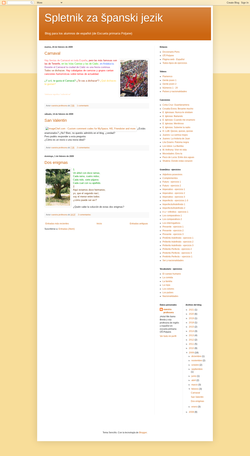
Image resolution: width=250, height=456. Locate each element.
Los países (168, 292)
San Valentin (55, 120)
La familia (167, 281)
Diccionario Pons (171, 52)
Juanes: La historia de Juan (176, 138)
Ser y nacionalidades (173, 260)
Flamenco (167, 76)
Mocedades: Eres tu (172, 153)
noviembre (197, 360)
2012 (192, 340)
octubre (195, 365)
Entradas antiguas (139, 223)
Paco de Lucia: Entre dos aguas (178, 157)
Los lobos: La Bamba (173, 146)
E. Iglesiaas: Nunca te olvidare (178, 112)
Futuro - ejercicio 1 (172, 182)
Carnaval (52, 53)
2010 (192, 348)
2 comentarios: (84, 147)
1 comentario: (83, 105)
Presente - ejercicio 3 (173, 234)
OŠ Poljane (168, 55)
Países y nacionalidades (175, 91)
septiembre (197, 369)
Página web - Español (173, 59)
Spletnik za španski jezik (103, 18)
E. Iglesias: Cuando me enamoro (179, 120)
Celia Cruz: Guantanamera (176, 105)
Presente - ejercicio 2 (173, 230)
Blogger (143, 432)
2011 (192, 344)
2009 (192, 352)
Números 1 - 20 (170, 88)
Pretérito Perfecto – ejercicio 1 (177, 256)
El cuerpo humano (172, 274)
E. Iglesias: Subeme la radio (176, 127)
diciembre (196, 356)
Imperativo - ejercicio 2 (174, 193)
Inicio (99, 223)
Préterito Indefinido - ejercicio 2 (178, 241)
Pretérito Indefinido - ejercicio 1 (178, 238)
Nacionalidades (170, 296)
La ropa (166, 285)
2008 (192, 412)
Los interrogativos (171, 223)
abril (193, 380)
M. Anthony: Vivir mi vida (175, 149)
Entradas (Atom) (67, 229)
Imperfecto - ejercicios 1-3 (175, 200)
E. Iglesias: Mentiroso (173, 123)
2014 (192, 331)
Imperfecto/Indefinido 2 (174, 208)
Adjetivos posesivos (172, 174)
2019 (192, 318)
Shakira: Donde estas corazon (178, 161)
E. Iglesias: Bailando (173, 116)
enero (194, 406)
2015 (192, 327)
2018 (192, 322)
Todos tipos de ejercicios (175, 63)
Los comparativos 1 (172, 215)
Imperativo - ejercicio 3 (174, 197)
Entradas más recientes (57, 223)
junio (194, 376)
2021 (192, 309)
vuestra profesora (168, 311)
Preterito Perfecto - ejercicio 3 (177, 253)
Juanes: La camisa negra (175, 135)
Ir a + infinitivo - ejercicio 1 (175, 212)
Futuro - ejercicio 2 (172, 185)
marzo (194, 384)
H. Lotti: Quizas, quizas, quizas (178, 131)
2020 (192, 314)
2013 (192, 335)
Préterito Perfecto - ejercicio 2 (177, 249)
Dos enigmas (56, 162)
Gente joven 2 (169, 84)
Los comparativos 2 (172, 219)
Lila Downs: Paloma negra (176, 142)
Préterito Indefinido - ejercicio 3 (178, 245)
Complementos (170, 178)
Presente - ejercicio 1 (173, 226)
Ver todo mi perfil (168, 336)
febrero (195, 389)
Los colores (168, 289)
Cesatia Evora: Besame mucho (178, 108)
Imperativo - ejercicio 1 (174, 189)
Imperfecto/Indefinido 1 (174, 204)
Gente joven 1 (169, 80)
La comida (168, 277)
